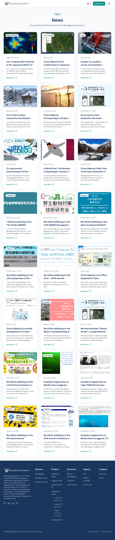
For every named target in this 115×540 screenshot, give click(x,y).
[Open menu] (109, 3)
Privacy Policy (93, 531)
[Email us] (17, 503)
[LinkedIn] (9, 503)
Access (101, 478)
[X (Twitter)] (5, 503)
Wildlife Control (41, 478)
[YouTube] (13, 503)
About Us (102, 474)
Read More (10, 78)
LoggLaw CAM (56, 480)
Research (70, 480)
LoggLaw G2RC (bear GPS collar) (57, 513)
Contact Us (99, 3)
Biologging (39, 474)
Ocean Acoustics (41, 482)
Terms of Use (106, 531)
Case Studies (72, 484)
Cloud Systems (56, 520)
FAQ (84, 474)
